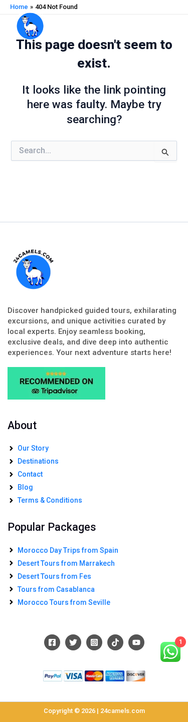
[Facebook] (52, 642)
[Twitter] (73, 642)
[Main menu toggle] (166, 23)
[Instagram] (94, 642)
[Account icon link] (145, 24)
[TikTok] (115, 642)
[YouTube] (136, 642)
